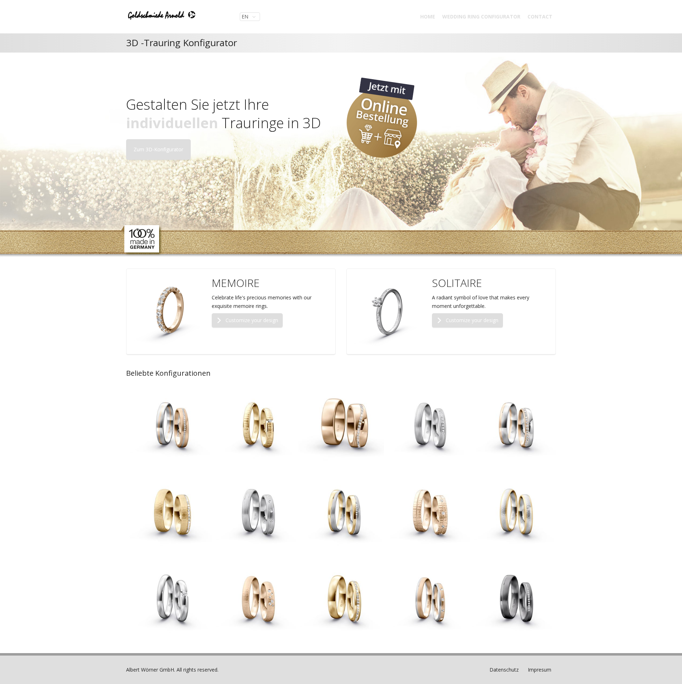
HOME (427, 16)
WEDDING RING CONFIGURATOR (481, 16)
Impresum (539, 669)
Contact (539, 16)
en (246, 16)
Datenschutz (504, 669)
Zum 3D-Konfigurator (158, 149)
